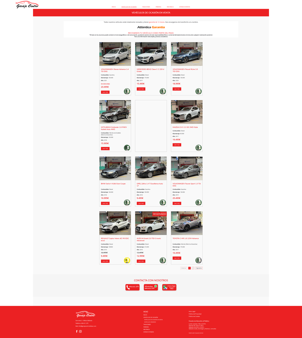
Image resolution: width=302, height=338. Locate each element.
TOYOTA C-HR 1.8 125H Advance (186, 238)
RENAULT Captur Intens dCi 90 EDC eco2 (115, 239)
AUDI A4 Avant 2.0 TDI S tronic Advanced (149, 239)
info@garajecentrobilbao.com (87, 326)
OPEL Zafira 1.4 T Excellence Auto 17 (150, 185)
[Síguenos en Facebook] (77, 331)
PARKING (158, 7)
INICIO (114, 7)
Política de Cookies (194, 316)
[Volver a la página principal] (35, 4)
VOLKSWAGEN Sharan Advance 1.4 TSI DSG (115, 70)
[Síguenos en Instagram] (80, 331)
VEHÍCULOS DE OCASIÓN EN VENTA (153, 319)
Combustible (105, 75)
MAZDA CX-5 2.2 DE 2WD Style (185, 127)
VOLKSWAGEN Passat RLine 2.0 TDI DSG (185, 70)
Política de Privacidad (195, 314)
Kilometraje (104, 78)
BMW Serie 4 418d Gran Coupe (113, 184)
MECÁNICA (170, 7)
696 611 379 (84, 323)
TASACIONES (146, 7)
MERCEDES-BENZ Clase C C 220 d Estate (150, 70)
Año (102, 80)
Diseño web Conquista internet (196, 333)
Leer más (105, 92)
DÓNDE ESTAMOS (184, 7)
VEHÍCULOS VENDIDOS (150, 322)
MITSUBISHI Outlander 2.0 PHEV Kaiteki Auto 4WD (114, 128)
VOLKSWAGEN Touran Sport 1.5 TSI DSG (187, 185)
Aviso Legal (192, 311)
